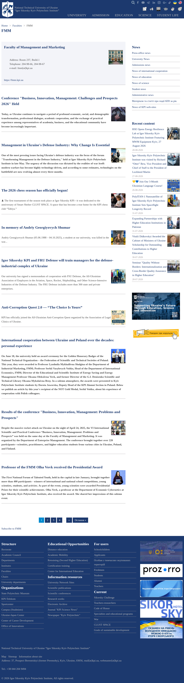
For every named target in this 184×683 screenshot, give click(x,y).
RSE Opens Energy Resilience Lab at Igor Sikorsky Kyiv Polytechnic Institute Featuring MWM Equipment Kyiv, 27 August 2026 (148, 137)
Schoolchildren (102, 549)
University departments (13, 582)
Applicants (99, 555)
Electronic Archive (57, 604)
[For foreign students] (179, 8)
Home (4, 25)
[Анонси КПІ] (151, 8)
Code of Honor (102, 608)
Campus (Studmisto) (12, 609)
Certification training (59, 565)
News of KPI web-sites (144, 107)
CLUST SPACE (102, 624)
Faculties (17, 25)
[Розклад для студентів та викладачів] (158, 8)
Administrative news (143, 95)
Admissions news (141, 64)
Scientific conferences (59, 593)
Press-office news (141, 53)
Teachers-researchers (105, 602)
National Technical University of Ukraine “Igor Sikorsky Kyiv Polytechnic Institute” (37, 9)
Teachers (98, 586)
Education (124, 15)
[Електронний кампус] (165, 8)
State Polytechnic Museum (15, 593)
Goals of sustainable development (111, 630)
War (96, 619)
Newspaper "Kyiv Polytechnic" (64, 615)
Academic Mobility (58, 555)
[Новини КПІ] (144, 8)
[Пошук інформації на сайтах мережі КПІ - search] (132, 2)
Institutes (6, 565)
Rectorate (6, 549)
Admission (100, 15)
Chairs (4, 576)
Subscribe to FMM (11, 528)
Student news (139, 89)
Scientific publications (59, 587)
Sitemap (12, 656)
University (77, 15)
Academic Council (11, 555)
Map (3, 656)
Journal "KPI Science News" (63, 609)
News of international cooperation (149, 70)
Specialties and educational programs (113, 613)
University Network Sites (61, 582)
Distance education (58, 549)
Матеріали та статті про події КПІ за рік (154, 101)
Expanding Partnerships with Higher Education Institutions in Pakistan (149, 222)
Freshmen (99, 569)
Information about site (30, 656)
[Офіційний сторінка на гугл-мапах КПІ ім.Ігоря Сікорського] (164, 2)
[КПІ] (175, 2)
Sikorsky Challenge (104, 597)
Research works (56, 598)
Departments (8, 560)
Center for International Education (66, 571)
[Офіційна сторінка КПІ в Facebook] (137, 2)
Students (98, 575)
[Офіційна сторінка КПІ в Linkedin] (153, 2)
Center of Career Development (17, 620)
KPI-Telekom (8, 598)
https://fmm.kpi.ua (13, 80)
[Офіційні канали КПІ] (148, 2)
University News (141, 59)
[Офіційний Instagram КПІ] (159, 2)
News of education (142, 77)
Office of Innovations (12, 626)
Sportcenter (7, 604)
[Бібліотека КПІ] (172, 8)
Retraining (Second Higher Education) (68, 560)
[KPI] (180, 2)
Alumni (98, 580)
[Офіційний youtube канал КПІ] (143, 2)
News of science (140, 83)
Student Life (168, 15)
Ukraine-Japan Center (12, 615)
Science (145, 15)
